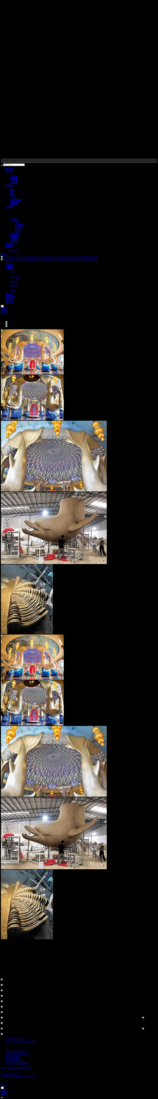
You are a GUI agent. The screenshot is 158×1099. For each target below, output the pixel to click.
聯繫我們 (28, 1068)
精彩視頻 (20, 1068)
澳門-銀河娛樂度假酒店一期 (17, 1051)
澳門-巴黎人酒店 (13, 1059)
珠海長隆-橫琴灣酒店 (14, 1061)
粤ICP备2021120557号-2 (10, 1074)
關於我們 (4, 1068)
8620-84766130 (14, 251)
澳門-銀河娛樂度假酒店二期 (17, 1054)
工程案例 (12, 1068)
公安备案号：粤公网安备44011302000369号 (18, 1077)
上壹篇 (16, 1039)
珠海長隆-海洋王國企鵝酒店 (17, 1064)
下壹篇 (20, 1042)
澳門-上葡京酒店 (13, 1056)
